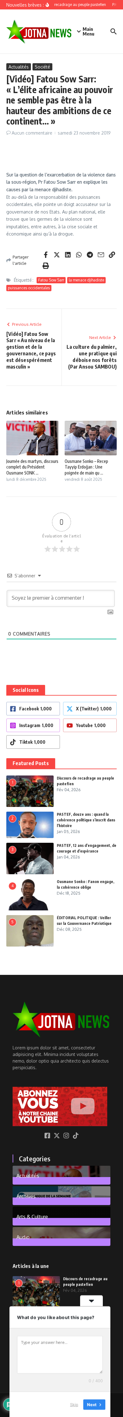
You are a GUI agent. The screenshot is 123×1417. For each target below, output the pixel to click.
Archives (26, 1196)
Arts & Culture (32, 1216)
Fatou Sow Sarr (51, 280)
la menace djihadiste (86, 280)
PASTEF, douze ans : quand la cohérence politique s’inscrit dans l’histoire (86, 820)
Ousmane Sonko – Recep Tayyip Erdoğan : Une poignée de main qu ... (86, 466)
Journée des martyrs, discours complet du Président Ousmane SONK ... (32, 466)
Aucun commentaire (32, 133)
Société (42, 66)
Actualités (19, 66)
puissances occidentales (29, 288)
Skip (74, 1404)
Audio (23, 1237)
